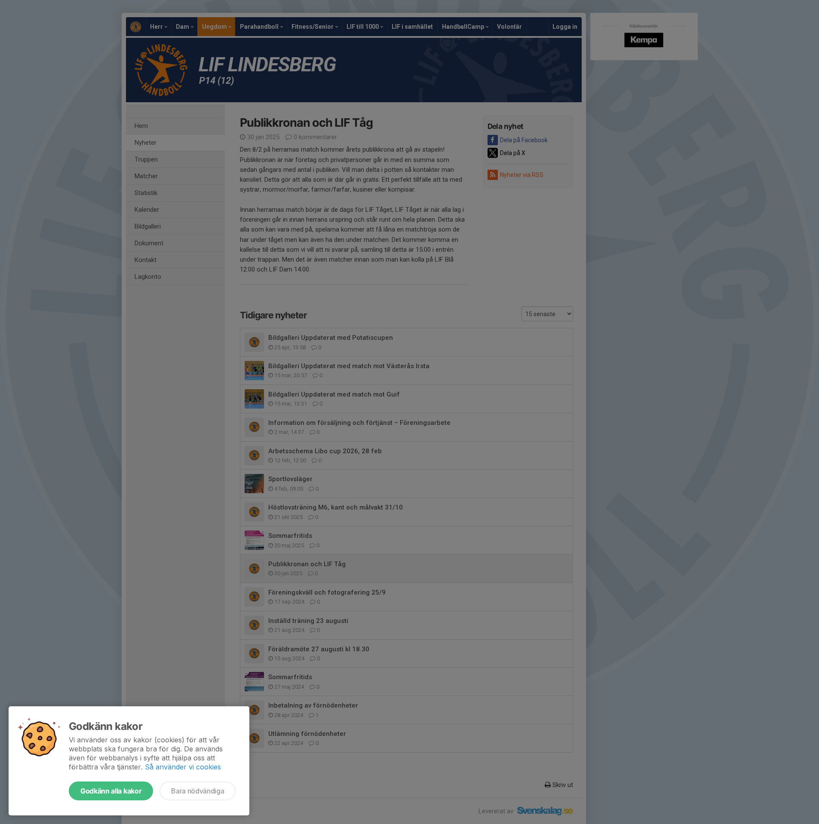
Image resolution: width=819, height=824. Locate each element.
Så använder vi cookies (183, 767)
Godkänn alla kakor (110, 791)
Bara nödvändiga (197, 791)
